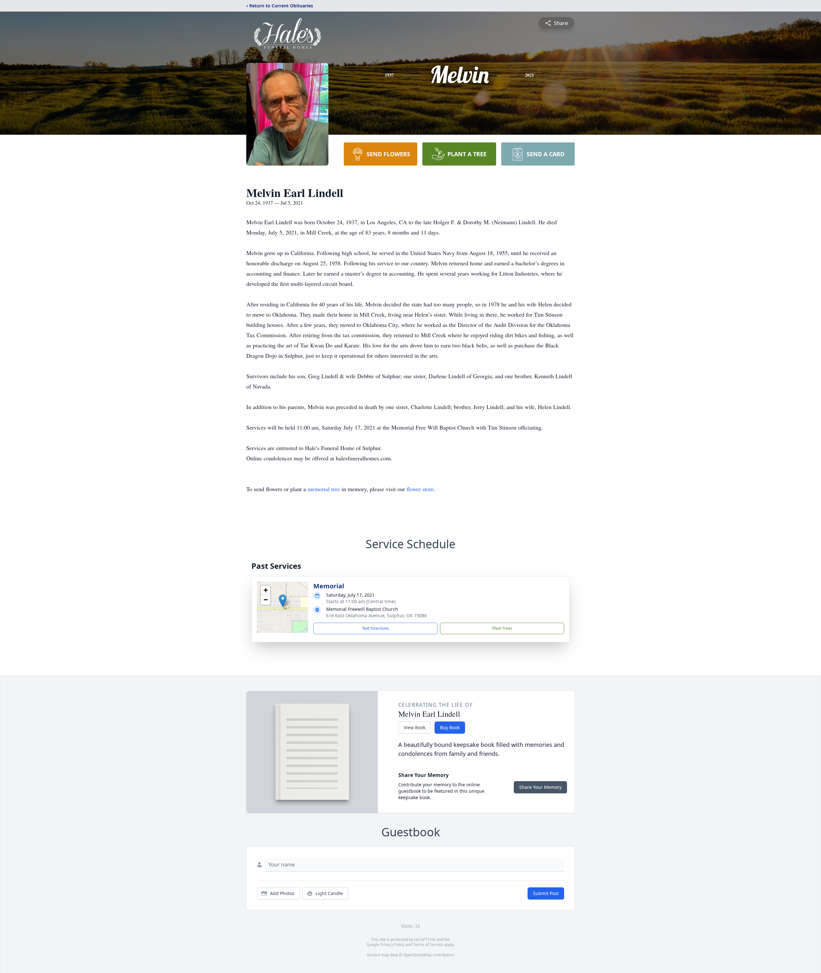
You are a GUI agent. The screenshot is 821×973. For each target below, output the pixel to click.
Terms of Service (428, 944)
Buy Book (450, 727)
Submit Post (546, 893)
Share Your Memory (540, 787)
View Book (414, 727)
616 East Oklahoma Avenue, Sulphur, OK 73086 (376, 615)
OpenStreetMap (417, 955)
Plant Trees (502, 628)
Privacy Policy (392, 944)
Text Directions (375, 628)
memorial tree (324, 489)
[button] (283, 600)
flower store (420, 489)
